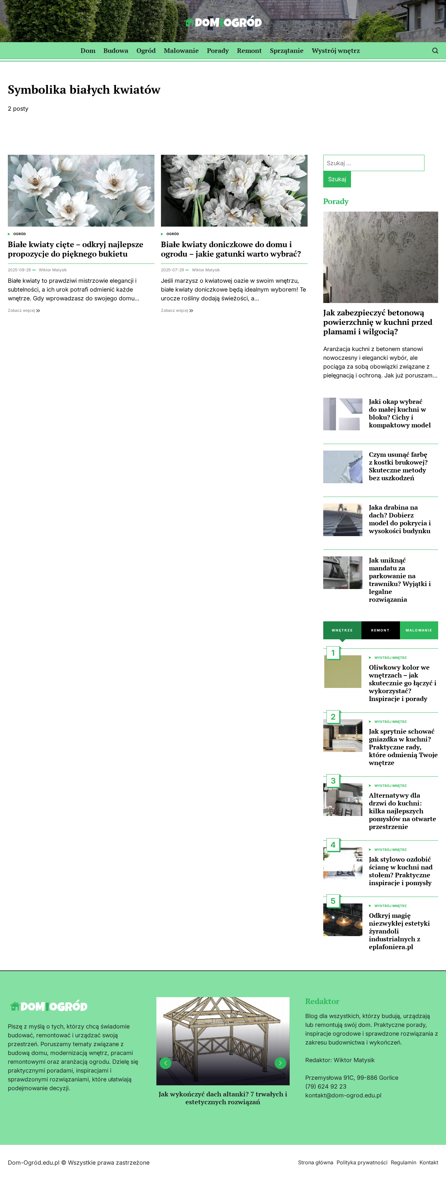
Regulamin (403, 1162)
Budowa (116, 50)
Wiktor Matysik (53, 269)
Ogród (146, 50)
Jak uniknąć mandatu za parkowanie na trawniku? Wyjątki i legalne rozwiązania (400, 580)
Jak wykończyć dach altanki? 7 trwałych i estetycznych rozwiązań (223, 1098)
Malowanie (181, 50)
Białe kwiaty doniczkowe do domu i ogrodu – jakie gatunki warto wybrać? (231, 249)
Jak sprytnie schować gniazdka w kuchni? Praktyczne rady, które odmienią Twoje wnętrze (403, 747)
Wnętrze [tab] (342, 630)
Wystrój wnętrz (336, 50)
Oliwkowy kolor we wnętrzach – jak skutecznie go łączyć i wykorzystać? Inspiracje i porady (403, 683)
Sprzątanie (287, 50)
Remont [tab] (380, 630)
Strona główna (315, 1162)
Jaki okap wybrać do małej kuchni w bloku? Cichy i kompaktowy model (400, 413)
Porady (218, 50)
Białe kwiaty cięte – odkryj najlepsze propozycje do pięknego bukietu (75, 249)
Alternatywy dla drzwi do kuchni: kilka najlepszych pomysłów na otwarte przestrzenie (402, 811)
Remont (249, 50)
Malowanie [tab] (419, 630)
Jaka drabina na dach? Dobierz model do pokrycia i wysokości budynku (400, 519)
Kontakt (429, 1162)
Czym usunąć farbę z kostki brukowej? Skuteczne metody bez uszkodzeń (398, 466)
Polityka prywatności (362, 1162)
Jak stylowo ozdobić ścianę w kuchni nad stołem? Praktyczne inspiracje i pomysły (401, 871)
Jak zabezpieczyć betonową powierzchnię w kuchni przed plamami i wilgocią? (377, 322)
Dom (88, 50)
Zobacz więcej (22, 310)
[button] (280, 1063)
